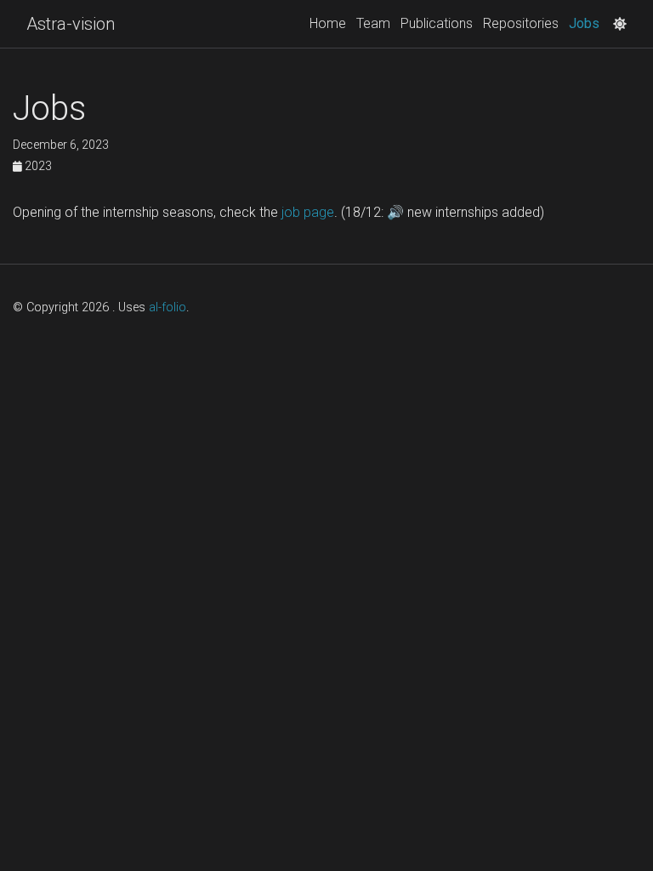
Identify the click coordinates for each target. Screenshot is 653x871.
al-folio (167, 307)
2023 (37, 166)
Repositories (521, 23)
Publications (436, 23)
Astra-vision (70, 24)
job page (307, 212)
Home (327, 23)
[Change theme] (616, 19)
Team (373, 23)
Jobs (587, 22)
